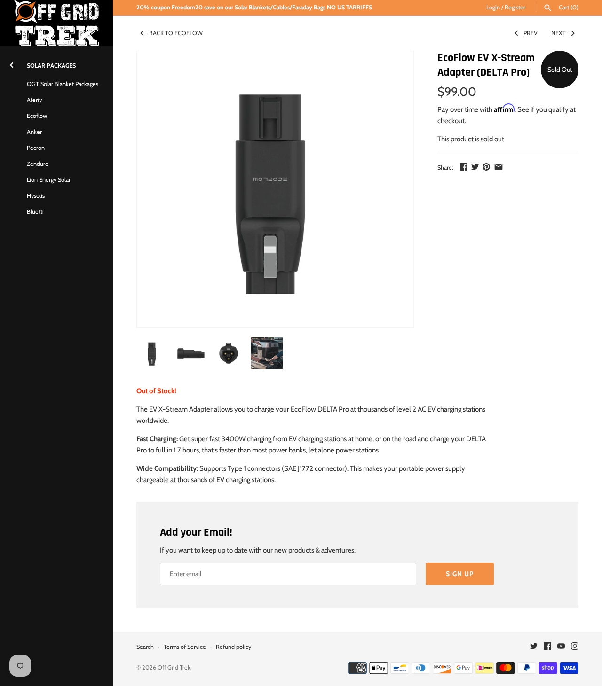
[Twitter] (534, 647)
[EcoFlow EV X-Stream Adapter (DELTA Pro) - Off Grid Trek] (275, 189)
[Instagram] (574, 647)
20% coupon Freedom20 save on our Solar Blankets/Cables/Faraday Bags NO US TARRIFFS (254, 7)
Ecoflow (37, 115)
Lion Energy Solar (49, 179)
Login (493, 7)
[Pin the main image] (486, 167)
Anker (34, 131)
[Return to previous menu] (12, 63)
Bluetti (35, 211)
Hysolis (36, 195)
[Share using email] (498, 167)
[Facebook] (547, 647)
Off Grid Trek (174, 667)
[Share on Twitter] (475, 167)
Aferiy (34, 99)
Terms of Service (185, 646)
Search (145, 646)
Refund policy (233, 646)
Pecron (36, 147)
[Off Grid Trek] (56, 23)
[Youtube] (561, 647)
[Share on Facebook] (463, 167)
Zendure (37, 163)
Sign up (460, 573)
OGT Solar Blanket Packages (62, 83)
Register (515, 7)
